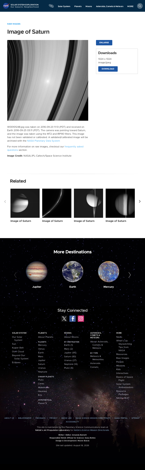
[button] (130, 6)
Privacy (53, 418)
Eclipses (16, 362)
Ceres (41, 384)
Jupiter (36, 287)
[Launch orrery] (51, 6)
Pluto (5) (68, 368)
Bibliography (25, 418)
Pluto (41, 380)
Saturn (41, 364)
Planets (42, 333)
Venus (41, 349)
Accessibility (72, 422)
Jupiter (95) (70, 353)
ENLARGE (104, 43)
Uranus (42, 368)
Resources (121, 354)
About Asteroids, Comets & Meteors (99, 345)
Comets (94, 367)
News (119, 337)
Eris (40, 395)
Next (140, 201)
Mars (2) (68, 349)
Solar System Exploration (24, 4)
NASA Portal (121, 418)
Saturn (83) (70, 357)
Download (108, 69)
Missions (120, 366)
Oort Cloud (18, 352)
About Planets (45, 337)
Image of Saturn (20, 221)
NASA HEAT (122, 398)
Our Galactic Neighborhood (24, 8)
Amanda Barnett (79, 435)
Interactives (122, 373)
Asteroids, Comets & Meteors (95, 335)
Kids (118, 369)
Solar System (19, 333)
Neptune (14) (71, 364)
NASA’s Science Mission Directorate (91, 430)
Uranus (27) (70, 360)
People (120, 362)
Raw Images (13, 24)
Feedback (40, 418)
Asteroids (95, 363)
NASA (6, 6)
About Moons (71, 337)
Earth (72, 287)
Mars (40, 357)
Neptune (42, 372)
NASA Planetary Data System (43, 141)
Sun (14, 344)
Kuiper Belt (18, 348)
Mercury (109, 287)
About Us (9, 418)
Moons (67, 333)
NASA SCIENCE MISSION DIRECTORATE (93, 418)
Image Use (66, 418)
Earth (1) (68, 345)
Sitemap (135, 418)
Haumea (42, 391)
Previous (5, 201)
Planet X (42, 403)
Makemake (43, 387)
